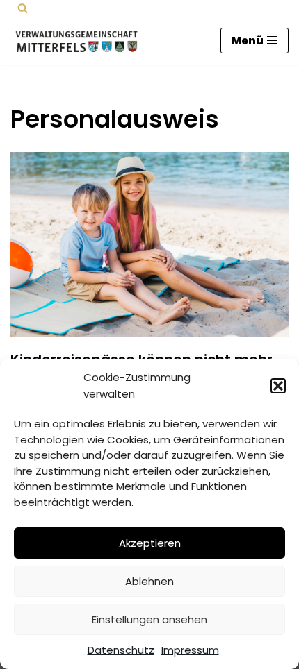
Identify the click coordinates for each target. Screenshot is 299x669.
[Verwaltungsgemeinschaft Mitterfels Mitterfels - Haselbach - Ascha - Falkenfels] (80, 41)
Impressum (190, 650)
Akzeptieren (150, 543)
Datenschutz (121, 650)
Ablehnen (149, 581)
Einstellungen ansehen (149, 619)
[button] (278, 386)
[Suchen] (22, 8)
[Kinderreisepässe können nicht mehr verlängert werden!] (149, 244)
